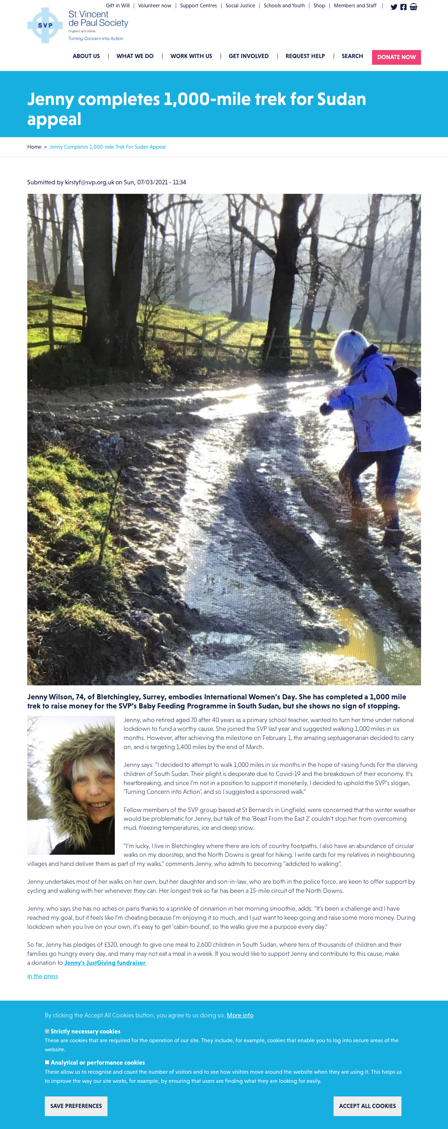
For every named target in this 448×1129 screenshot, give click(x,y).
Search (352, 55)
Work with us (191, 55)
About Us (86, 55)
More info (240, 1015)
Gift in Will (118, 5)
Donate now (396, 57)
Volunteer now (155, 5)
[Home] (79, 25)
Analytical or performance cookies (98, 1062)
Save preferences (76, 1105)
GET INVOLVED (249, 55)
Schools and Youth (284, 5)
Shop (319, 5)
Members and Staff (355, 5)
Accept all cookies (367, 1105)
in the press (42, 976)
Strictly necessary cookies (85, 1031)
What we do (135, 55)
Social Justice (240, 5)
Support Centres (198, 5)
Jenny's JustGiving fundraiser (105, 962)
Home (34, 147)
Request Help (305, 55)
